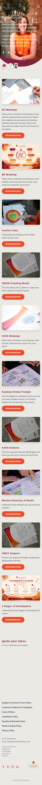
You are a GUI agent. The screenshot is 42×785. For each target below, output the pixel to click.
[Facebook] (3, 52)
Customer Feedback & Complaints (17, 707)
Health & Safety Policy (11, 726)
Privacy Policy (8, 731)
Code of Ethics (8, 712)
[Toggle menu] (38, 6)
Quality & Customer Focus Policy (16, 703)
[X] (8, 52)
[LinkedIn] (20, 52)
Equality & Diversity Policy (13, 721)
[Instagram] (14, 52)
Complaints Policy (10, 717)
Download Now (13, 135)
